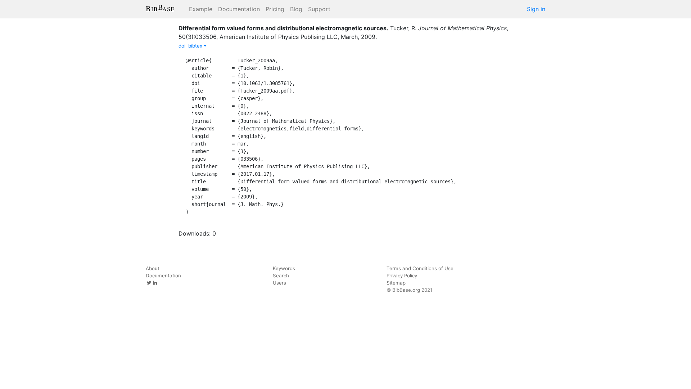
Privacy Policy (402, 275)
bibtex (196, 46)
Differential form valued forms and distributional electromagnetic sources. (283, 28)
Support (319, 9)
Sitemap (396, 283)
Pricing (275, 9)
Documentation (239, 9)
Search (281, 275)
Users (279, 283)
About (152, 268)
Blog (296, 9)
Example (200, 9)
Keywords (284, 268)
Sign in (536, 9)
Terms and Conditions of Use (420, 268)
